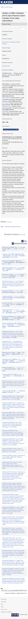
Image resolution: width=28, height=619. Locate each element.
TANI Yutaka (5, 92)
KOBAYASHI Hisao (6, 106)
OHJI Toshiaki (5, 102)
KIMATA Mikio (5, 111)
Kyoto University (6, 66)
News (2, 606)
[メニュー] (26, 2)
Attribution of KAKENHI (6, 612)
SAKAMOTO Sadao (7, 73)
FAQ (2, 604)
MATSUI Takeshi (6, 97)
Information (3, 599)
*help (12, 133)
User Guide (3, 601)
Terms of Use (4, 609)
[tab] (14, 234)
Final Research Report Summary (13, 226)
